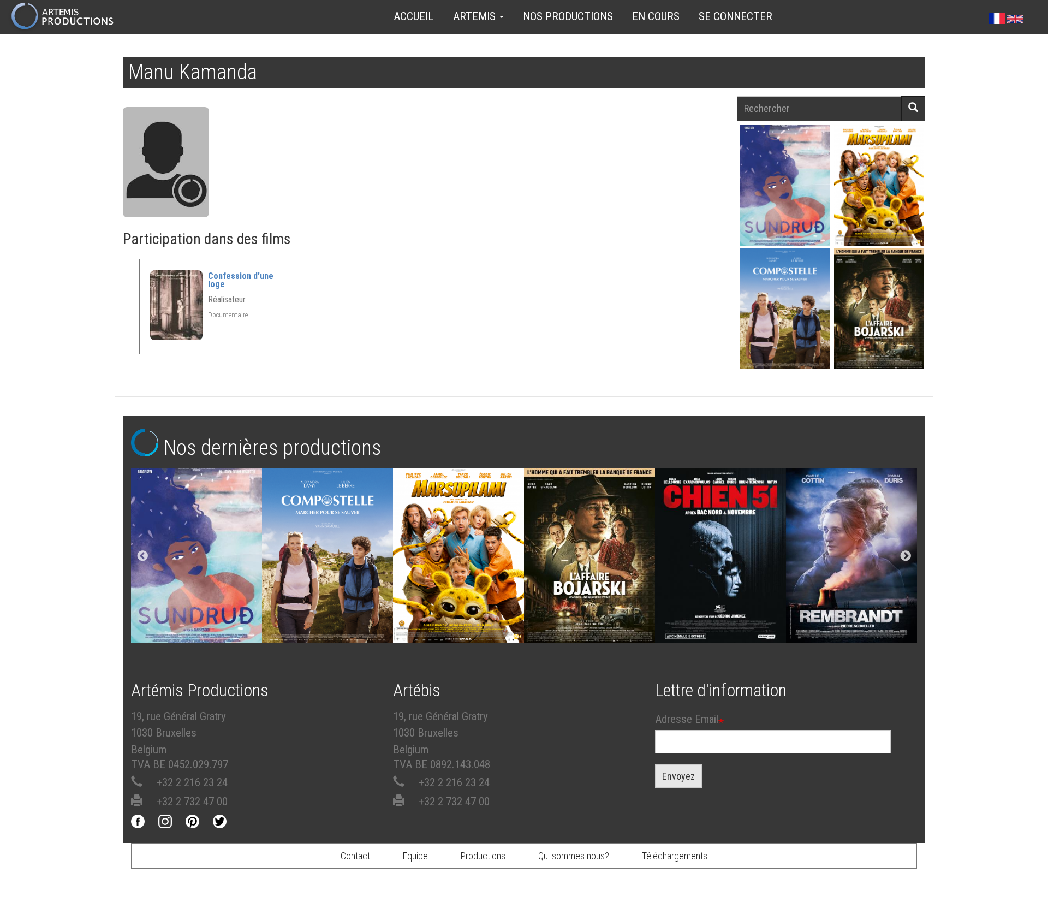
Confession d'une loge (240, 280)
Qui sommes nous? (573, 856)
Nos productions (568, 16)
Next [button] (905, 556)
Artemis (475, 16)
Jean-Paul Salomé (879, 328)
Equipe (415, 856)
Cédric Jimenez (720, 558)
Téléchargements (674, 856)
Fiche (791, 160)
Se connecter (735, 16)
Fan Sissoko (784, 189)
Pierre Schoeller (852, 558)
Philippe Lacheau (879, 204)
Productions (483, 856)
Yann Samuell (784, 328)
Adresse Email (686, 719)
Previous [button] (142, 556)
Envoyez (678, 776)
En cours (656, 16)
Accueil (414, 16)
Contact (355, 856)
